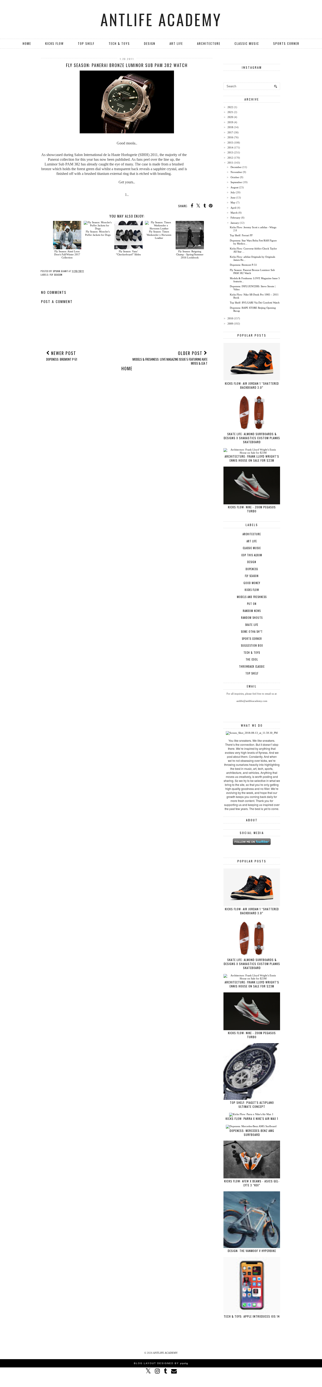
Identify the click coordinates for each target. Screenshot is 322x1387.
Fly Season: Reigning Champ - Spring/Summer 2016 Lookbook (189, 254)
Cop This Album (251, 555)
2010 (230, 318)
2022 (230, 107)
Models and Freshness (252, 597)
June (233, 197)
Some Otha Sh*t (252, 631)
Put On (251, 604)
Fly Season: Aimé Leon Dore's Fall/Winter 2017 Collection (67, 254)
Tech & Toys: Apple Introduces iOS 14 (252, 1316)
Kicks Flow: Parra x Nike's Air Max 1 (252, 1119)
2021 (230, 112)
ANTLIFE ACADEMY (161, 19)
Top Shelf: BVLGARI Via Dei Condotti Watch (255, 302)
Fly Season (56, 274)
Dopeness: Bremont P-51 (243, 264)
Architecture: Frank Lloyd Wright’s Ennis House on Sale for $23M (252, 458)
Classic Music (247, 43)
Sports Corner (286, 43)
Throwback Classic (251, 666)
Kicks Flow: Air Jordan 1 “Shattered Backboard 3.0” (252, 385)
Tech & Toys (119, 43)
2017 (230, 132)
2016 (230, 137)
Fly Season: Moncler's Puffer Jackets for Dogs (98, 233)
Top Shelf (86, 43)
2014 (230, 147)
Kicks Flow (54, 43)
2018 (230, 127)
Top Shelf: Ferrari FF (241, 235)
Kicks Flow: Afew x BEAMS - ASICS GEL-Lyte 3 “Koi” (252, 1183)
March (234, 212)
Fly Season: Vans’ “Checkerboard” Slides (128, 253)
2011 (230, 162)
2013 (230, 152)
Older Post (169, 357)
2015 (230, 142)
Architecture (208, 43)
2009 (230, 323)
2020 (230, 117)
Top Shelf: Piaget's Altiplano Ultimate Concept (252, 1104)
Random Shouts (252, 618)
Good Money (252, 583)
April (233, 207)
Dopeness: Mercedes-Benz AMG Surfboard (252, 1133)
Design (149, 43)
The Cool (252, 659)
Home (27, 43)
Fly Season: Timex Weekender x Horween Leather (159, 234)
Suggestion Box (252, 645)
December (236, 167)
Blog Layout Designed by (161, 1363)
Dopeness (252, 569)
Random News (252, 611)
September (236, 182)
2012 (230, 157)
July (233, 192)
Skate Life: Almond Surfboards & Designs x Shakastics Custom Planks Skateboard (252, 438)
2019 (230, 122)
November (236, 172)
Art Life (176, 43)
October (235, 177)
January (235, 222)
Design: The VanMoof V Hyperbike (252, 1251)
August (234, 187)
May (233, 202)
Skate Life (251, 625)
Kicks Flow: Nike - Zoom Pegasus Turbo (252, 509)
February (235, 217)
